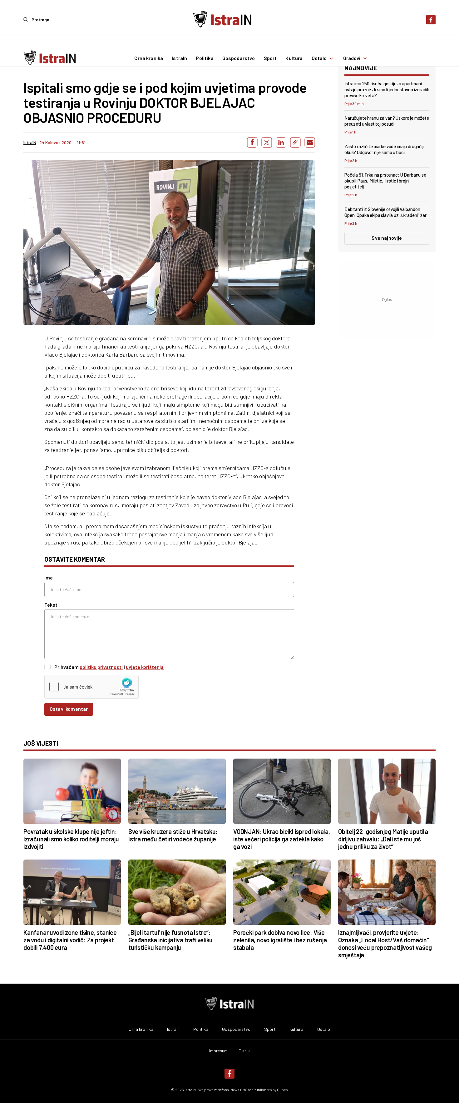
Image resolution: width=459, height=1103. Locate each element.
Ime (48, 577)
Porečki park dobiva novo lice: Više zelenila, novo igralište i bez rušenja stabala (280, 940)
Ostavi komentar (69, 709)
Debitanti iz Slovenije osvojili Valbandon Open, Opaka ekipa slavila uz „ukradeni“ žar (385, 212)
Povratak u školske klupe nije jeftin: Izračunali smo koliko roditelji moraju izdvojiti (71, 839)
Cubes (282, 1089)
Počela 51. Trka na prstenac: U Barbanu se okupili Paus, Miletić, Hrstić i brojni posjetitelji (385, 180)
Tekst (50, 605)
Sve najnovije (387, 238)
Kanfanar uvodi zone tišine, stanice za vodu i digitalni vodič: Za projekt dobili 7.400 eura (70, 940)
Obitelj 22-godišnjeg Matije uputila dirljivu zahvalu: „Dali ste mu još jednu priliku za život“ (383, 839)
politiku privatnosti (101, 667)
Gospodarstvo (238, 58)
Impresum (218, 1050)
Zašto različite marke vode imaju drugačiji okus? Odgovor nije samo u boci (384, 149)
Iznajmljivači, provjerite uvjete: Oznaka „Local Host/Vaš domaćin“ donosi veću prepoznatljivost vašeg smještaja (385, 944)
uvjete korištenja (145, 667)
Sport (270, 58)
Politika (204, 58)
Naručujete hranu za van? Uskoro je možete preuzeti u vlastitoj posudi (386, 121)
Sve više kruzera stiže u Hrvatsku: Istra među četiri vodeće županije (173, 835)
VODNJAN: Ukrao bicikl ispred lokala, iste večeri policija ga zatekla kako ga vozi (281, 839)
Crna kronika (148, 58)
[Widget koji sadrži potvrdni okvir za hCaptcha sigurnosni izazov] (91, 687)
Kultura (294, 58)
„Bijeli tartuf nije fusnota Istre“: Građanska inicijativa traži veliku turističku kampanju (170, 940)
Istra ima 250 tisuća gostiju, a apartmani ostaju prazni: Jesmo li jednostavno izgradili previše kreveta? (386, 89)
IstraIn (179, 58)
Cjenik (244, 1050)
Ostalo (319, 58)
